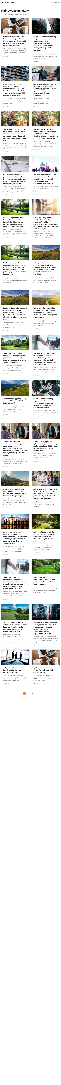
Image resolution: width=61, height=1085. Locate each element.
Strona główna (55, 2)
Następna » (34, 693)
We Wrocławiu (7, 2)
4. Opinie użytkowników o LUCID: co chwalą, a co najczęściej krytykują (13, 670)
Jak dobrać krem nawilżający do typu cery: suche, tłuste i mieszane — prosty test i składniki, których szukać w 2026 (44, 536)
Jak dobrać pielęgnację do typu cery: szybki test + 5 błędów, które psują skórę (15, 401)
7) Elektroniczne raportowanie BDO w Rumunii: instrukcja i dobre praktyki (45, 670)
